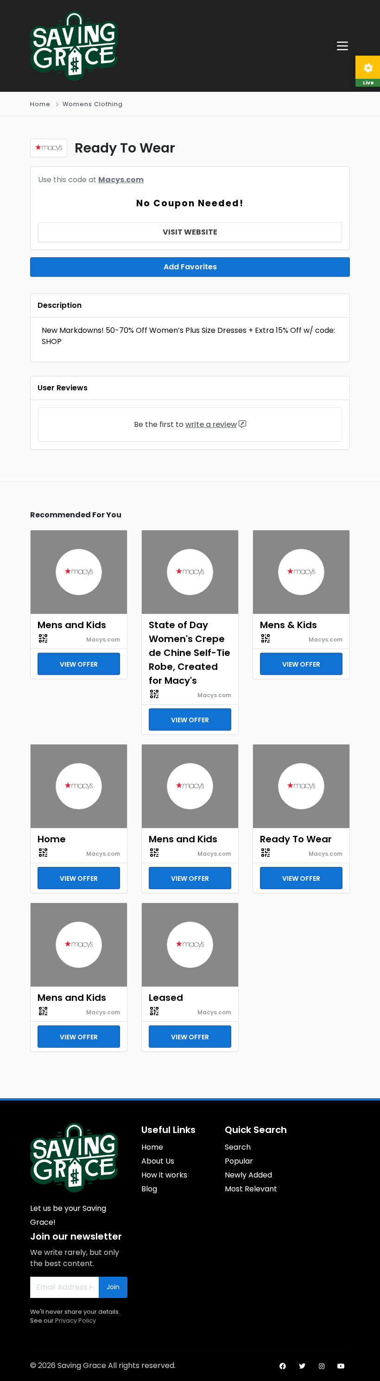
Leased (166, 997)
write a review (211, 424)
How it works (164, 1175)
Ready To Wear (296, 839)
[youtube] (341, 1366)
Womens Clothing (93, 104)
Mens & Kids (288, 624)
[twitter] (302, 1366)
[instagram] (321, 1366)
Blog (149, 1189)
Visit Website (190, 232)
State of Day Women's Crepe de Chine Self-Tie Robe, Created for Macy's (189, 652)
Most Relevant (251, 1189)
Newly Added (248, 1175)
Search (238, 1147)
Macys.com (121, 179)
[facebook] (282, 1366)
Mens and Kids (72, 624)
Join (113, 1287)
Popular (239, 1161)
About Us (157, 1161)
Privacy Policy (75, 1320)
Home (40, 104)
